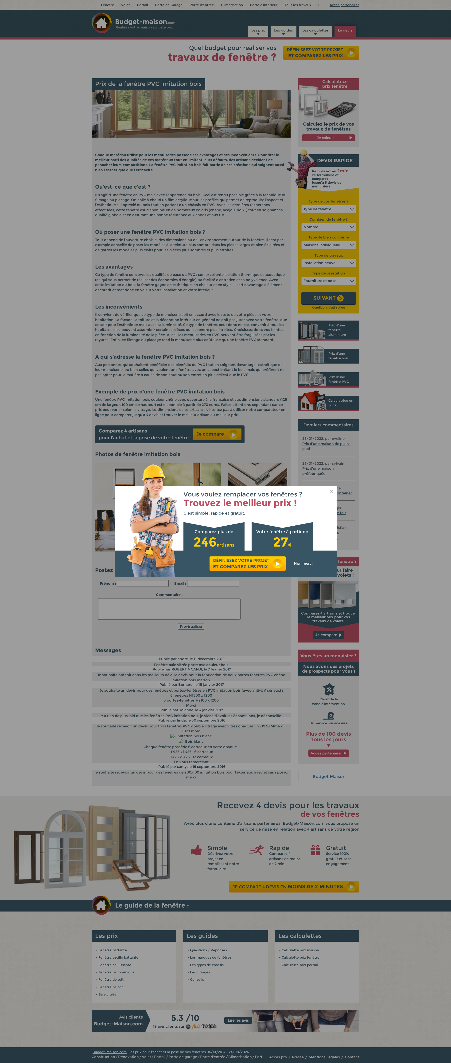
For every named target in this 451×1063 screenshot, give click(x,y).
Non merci (303, 563)
